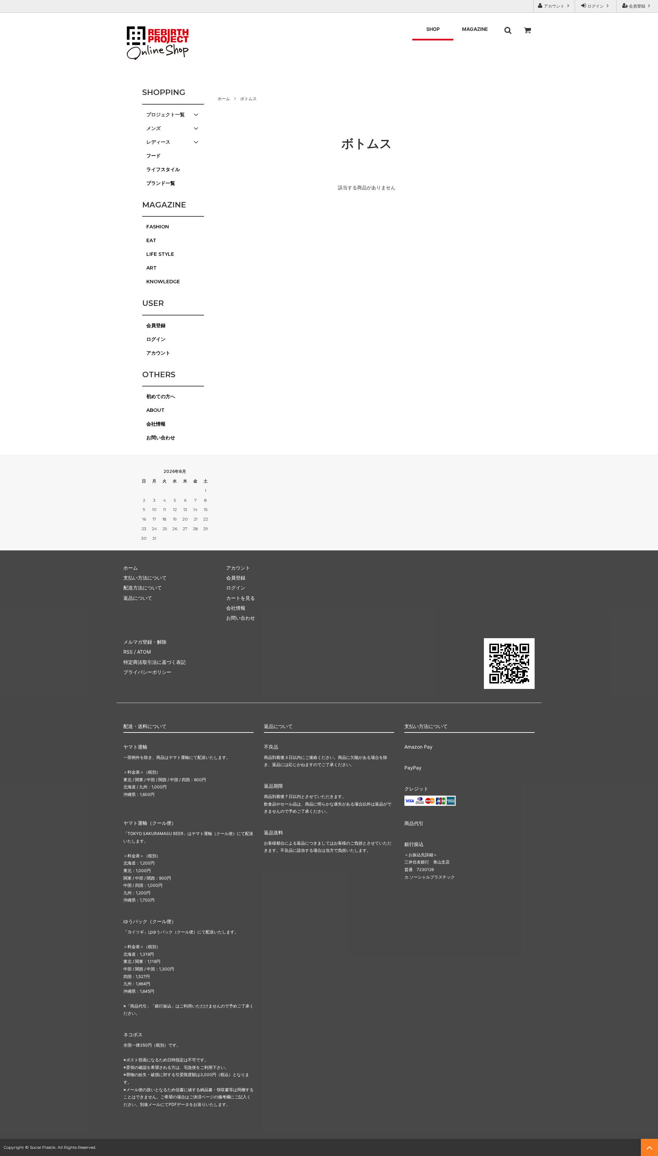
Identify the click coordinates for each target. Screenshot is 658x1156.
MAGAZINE (475, 29)
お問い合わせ (160, 437)
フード (153, 155)
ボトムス (248, 98)
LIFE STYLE (160, 254)
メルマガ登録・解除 (145, 642)
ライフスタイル (163, 169)
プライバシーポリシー (147, 672)
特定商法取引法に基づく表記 (154, 662)
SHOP (433, 29)
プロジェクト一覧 (165, 114)
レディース (158, 142)
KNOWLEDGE (163, 281)
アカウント (554, 6)
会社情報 (156, 423)
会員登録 (637, 6)
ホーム (224, 98)
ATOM (144, 652)
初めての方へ (160, 396)
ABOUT (155, 410)
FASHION (157, 226)
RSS (128, 652)
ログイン (595, 6)
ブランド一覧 (160, 183)
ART (151, 267)
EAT (151, 240)
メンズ (153, 128)
